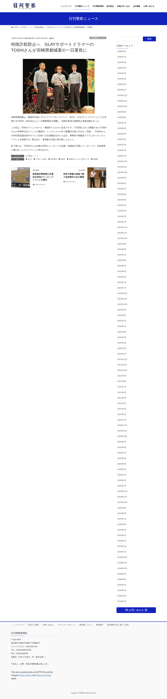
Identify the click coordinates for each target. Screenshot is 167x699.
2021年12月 (122, 359)
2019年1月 (121, 552)
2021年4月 (121, 403)
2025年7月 (121, 123)
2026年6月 (121, 62)
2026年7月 (121, 57)
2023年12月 (122, 227)
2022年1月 (121, 354)
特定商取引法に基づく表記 (118, 625)
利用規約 (99, 625)
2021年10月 (122, 370)
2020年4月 (121, 469)
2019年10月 (122, 502)
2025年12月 (122, 95)
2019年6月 (121, 524)
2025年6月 (121, 128)
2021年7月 (121, 387)
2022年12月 (122, 293)
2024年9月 (121, 178)
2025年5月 (121, 134)
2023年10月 (122, 238)
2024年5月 (121, 200)
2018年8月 (121, 579)
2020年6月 (121, 458)
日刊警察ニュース (98, 38)
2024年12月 (122, 161)
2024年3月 (121, 211)
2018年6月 (121, 590)
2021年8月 (121, 381)
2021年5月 (121, 398)
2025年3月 (121, 145)
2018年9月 (121, 574)
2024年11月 (122, 167)
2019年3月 (121, 541)
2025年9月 (121, 112)
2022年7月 (121, 321)
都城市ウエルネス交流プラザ (79, 159)
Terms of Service (44, 675)
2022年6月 (121, 326)
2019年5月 (121, 530)
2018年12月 (122, 557)
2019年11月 (122, 497)
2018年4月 (121, 601)
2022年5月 (121, 332)
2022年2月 (121, 348)
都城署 (95, 159)
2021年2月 (121, 414)
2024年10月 (122, 172)
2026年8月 (121, 51)
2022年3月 (121, 343)
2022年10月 (122, 304)
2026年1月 (121, 90)
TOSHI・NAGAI (41, 159)
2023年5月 (121, 266)
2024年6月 (121, 194)
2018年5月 (121, 596)
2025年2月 (121, 150)
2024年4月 (121, 205)
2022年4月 (121, 337)
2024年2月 (121, 216)
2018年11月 (122, 563)
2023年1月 (121, 288)
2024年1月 (121, 222)
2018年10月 (122, 568)
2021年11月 (122, 365)
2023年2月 (121, 282)
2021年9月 (121, 376)
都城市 (63, 159)
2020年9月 (121, 442)
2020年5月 (121, 464)
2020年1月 (121, 486)
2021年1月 (121, 420)
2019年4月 (121, 535)
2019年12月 (122, 491)
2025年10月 (122, 106)
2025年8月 (121, 117)
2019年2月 (121, 546)
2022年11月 (122, 299)
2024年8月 (121, 183)
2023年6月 (121, 260)
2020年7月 (121, 453)
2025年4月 (121, 139)
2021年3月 (121, 409)
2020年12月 (122, 425)
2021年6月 (121, 392)
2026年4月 (121, 73)
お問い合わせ (48, 625)
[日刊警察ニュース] (20, 172)
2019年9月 (121, 508)
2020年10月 (122, 436)
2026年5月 (121, 68)
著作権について (85, 625)
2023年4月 (121, 271)
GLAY (30, 159)
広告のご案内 (33, 625)
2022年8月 (121, 315)
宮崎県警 (54, 159)
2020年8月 (121, 447)
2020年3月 (121, 475)
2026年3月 (121, 79)
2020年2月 (121, 480)
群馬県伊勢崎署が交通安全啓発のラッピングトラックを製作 (43, 177)
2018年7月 (121, 585)
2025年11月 (122, 101)
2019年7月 (121, 519)
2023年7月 (121, 255)
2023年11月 (122, 233)
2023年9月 (121, 244)
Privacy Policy (25, 675)
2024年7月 (121, 189)
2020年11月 (122, 431)
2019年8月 (121, 513)
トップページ (18, 625)
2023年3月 (121, 277)
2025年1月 (121, 156)
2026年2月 (121, 84)
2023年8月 (121, 249)
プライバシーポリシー (66, 625)
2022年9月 (121, 310)
